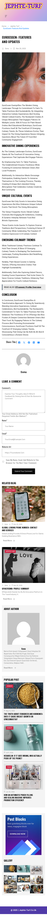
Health (9, 686)
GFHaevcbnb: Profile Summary (15, 588)
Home (4, 26)
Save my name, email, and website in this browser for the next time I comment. (22, 461)
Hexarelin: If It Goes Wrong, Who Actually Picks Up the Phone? (23, 757)
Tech (9, 767)
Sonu (7, 48)
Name (4, 420)
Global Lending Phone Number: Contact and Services (19, 529)
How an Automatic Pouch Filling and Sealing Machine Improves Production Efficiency (18, 798)
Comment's (6, 388)
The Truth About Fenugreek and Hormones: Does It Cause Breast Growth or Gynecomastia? (23, 716)
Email (4, 433)
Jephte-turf (14, 26)
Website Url (6, 446)
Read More (7, 541)
